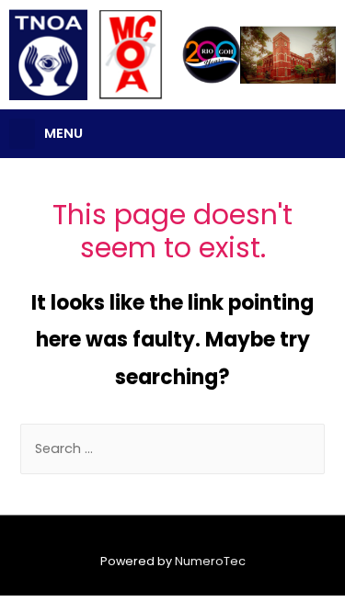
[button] (22, 134)
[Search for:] (172, 448)
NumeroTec (210, 561)
